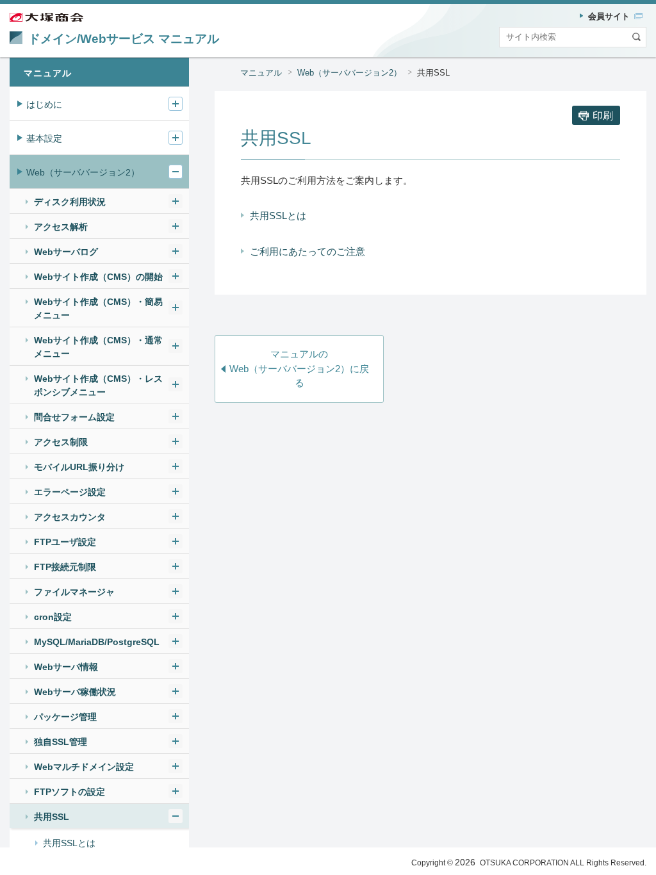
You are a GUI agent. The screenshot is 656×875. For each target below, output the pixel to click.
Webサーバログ (66, 252)
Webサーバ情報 (66, 667)
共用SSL (51, 817)
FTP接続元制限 (65, 567)
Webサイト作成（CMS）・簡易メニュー (98, 308)
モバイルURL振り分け (79, 467)
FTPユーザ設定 (65, 542)
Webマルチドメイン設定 (84, 767)
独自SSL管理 (60, 742)
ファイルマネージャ (74, 592)
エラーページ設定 (70, 492)
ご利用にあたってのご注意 (307, 251)
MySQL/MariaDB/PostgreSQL (97, 642)
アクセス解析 (61, 227)
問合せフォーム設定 (74, 417)
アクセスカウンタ (70, 517)
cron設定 (53, 617)
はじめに (44, 104)
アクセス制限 (61, 442)
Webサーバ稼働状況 (75, 692)
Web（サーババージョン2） (349, 73)
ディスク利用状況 (70, 202)
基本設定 (44, 138)
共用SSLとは (278, 215)
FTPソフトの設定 (69, 792)
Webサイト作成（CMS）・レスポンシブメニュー (98, 385)
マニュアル (261, 73)
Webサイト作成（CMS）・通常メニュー (98, 347)
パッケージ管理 (65, 717)
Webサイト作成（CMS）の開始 (98, 277)
